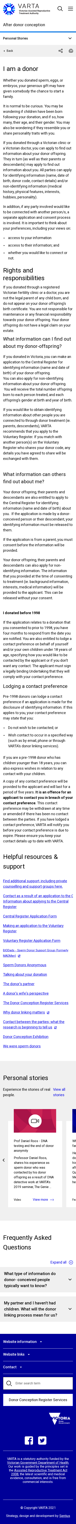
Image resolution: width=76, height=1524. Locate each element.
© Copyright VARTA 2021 (38, 1508)
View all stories (59, 1092)
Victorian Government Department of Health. (38, 1463)
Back (10, 50)
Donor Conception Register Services (38, 1400)
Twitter (42, 1440)
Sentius (64, 1516)
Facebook (29, 1440)
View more (40, 1200)
